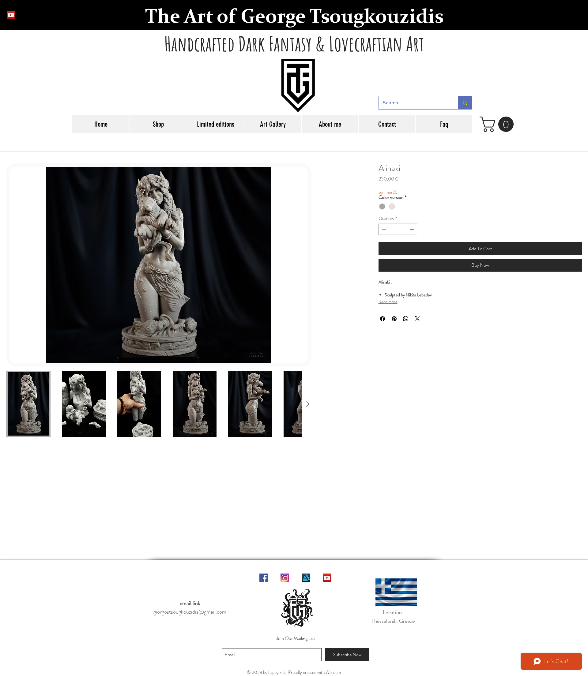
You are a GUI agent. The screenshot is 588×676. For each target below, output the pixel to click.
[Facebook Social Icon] (263, 578)
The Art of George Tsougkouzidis (294, 18)
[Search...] (465, 102)
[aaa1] (285, 578)
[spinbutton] (398, 229)
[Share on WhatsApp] (405, 318)
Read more (388, 302)
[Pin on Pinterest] (394, 318)
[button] (498, 124)
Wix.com (333, 672)
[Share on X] (417, 318)
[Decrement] (383, 229)
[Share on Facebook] (382, 318)
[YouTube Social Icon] (11, 15)
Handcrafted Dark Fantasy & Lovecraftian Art (294, 43)
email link (190, 603)
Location (393, 612)
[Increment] (412, 229)
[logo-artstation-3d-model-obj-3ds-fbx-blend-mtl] (306, 578)
